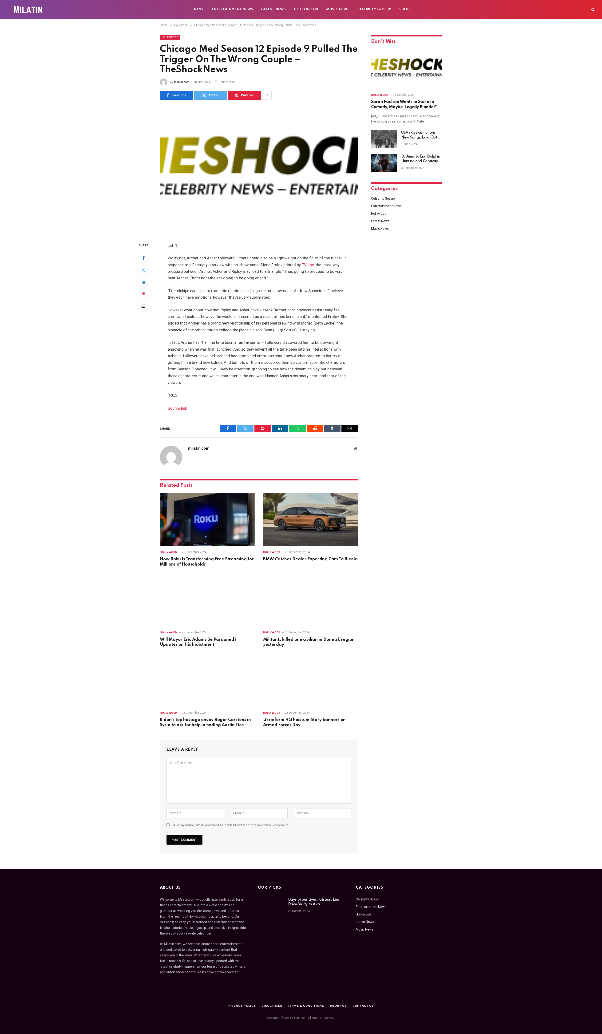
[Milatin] (28, 9)
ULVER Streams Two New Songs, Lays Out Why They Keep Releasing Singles (419, 135)
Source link (177, 408)
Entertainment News (232, 9)
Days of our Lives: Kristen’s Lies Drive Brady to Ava (313, 902)
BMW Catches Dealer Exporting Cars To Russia (310, 559)
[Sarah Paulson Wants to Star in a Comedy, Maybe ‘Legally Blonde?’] (406, 69)
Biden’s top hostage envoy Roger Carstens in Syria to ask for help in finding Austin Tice (205, 722)
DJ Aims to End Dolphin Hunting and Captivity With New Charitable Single (420, 159)
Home (198, 9)
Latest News (273, 9)
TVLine (308, 265)
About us (338, 1005)
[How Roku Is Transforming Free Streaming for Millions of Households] (207, 519)
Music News (337, 9)
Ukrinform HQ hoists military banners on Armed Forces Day (304, 722)
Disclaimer (271, 1005)
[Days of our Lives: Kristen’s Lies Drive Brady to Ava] (271, 906)
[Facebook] (143, 258)
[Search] (592, 9)
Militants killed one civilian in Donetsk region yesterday (309, 642)
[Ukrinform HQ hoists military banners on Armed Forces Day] (310, 680)
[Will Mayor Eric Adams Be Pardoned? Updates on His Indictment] (207, 600)
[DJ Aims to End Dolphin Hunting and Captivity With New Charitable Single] (384, 163)
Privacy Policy (242, 1005)
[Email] (143, 306)
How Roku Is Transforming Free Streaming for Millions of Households (207, 562)
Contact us (363, 1005)
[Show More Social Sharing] (267, 95)
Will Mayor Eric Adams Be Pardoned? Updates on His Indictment (198, 642)
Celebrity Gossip (374, 9)
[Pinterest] (143, 294)
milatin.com (182, 82)
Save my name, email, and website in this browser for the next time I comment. (230, 825)
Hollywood (306, 9)
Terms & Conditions (306, 1005)
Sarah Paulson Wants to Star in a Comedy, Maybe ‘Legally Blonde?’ (404, 104)
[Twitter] (143, 270)
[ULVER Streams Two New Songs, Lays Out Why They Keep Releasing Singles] (384, 139)
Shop (404, 9)
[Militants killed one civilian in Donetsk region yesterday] (310, 600)
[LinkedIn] (143, 282)
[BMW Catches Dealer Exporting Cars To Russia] (310, 519)
